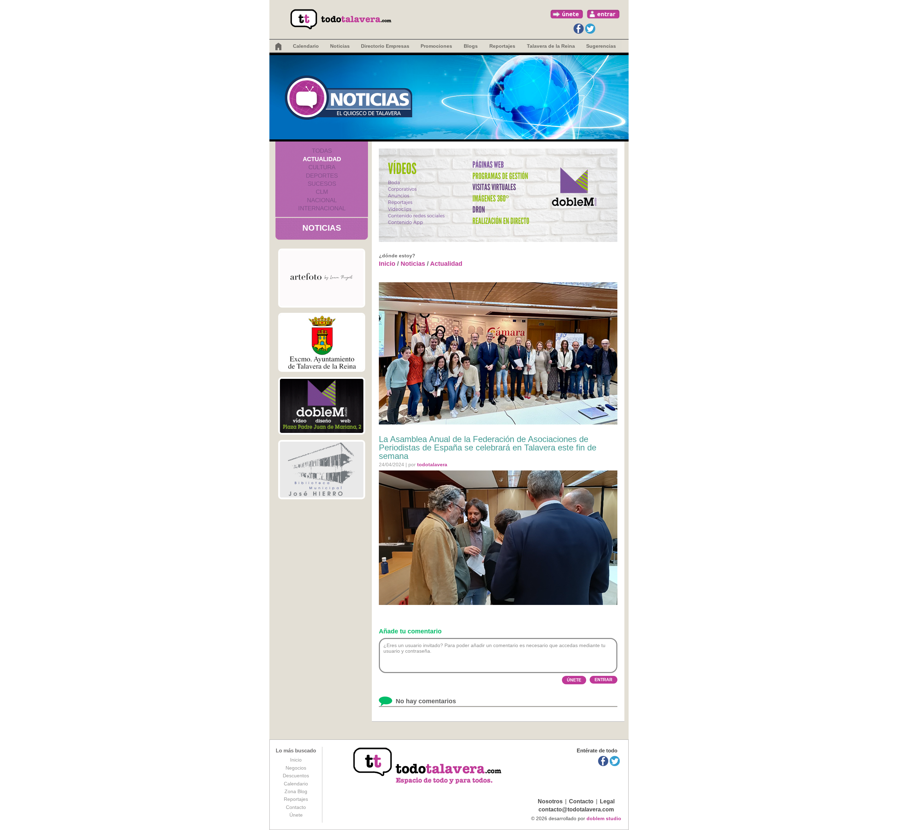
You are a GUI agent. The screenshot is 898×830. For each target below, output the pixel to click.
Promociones (436, 46)
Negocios (296, 768)
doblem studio (604, 818)
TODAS (322, 150)
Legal (607, 801)
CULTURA (321, 167)
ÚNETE (574, 680)
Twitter (590, 29)
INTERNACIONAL (322, 208)
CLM (322, 192)
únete (566, 14)
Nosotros (550, 801)
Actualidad (446, 263)
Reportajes (296, 799)
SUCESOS (322, 183)
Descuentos (296, 775)
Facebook (579, 29)
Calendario (306, 46)
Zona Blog (295, 791)
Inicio (387, 263)
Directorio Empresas (385, 46)
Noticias (340, 46)
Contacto (296, 807)
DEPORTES (322, 175)
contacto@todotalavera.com (576, 809)
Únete (296, 815)
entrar (603, 14)
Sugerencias (601, 46)
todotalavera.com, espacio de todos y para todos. (428, 766)
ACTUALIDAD (322, 159)
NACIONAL (322, 200)
